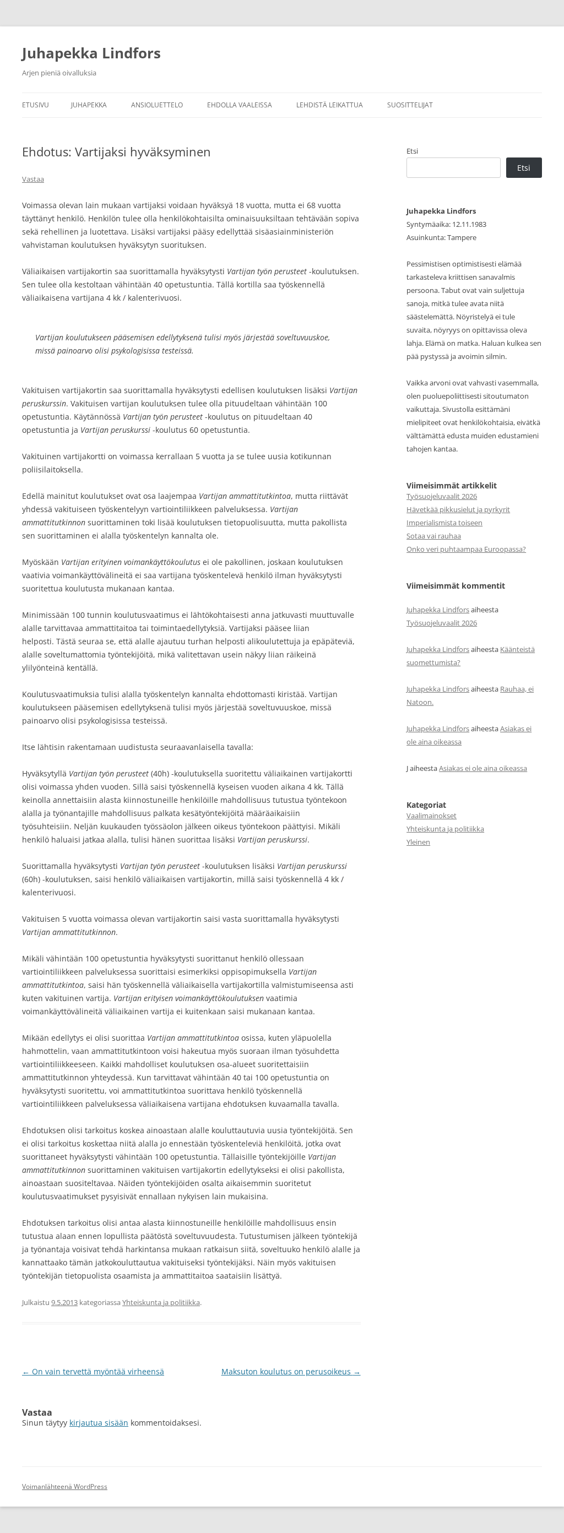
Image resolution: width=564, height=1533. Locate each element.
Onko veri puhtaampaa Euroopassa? (466, 549)
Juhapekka (89, 105)
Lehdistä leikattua (329, 105)
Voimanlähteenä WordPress (64, 1486)
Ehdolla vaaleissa (239, 105)
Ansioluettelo (157, 105)
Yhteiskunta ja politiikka (161, 1302)
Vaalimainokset (431, 815)
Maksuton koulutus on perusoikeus (291, 1371)
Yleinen (418, 842)
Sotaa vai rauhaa (433, 536)
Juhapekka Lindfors (91, 53)
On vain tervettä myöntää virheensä (93, 1371)
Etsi (412, 151)
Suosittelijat (410, 105)
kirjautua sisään (98, 1422)
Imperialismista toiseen (444, 523)
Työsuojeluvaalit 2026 (441, 496)
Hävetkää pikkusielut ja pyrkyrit (458, 509)
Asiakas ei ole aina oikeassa (483, 768)
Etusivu (35, 105)
